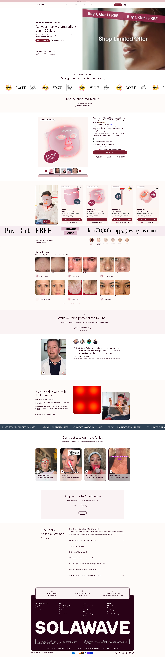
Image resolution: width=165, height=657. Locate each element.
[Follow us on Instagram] (123, 653)
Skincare (37, 608)
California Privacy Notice (81, 648)
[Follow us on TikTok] (133, 653)
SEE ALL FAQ (47, 538)
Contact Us (86, 616)
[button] (50, 142)
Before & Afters (63, 608)
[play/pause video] (43, 372)
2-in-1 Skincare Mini (142, 211)
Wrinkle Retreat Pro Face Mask (95, 211)
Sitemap (104, 648)
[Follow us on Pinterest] (126, 653)
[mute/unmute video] (63, 372)
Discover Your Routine (64, 614)
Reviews (109, 612)
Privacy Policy (61, 648)
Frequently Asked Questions (90, 606)
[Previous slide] (46, 171)
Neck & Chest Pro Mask (68, 211)
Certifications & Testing (113, 614)
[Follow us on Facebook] (116, 653)
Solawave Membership (113, 606)
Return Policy (86, 608)
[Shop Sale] (46, 202)
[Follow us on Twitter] (120, 653)
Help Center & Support (89, 614)
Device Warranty (87, 610)
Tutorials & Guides (87, 612)
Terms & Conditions (52, 648)
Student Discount (111, 608)
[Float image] (87, 400)
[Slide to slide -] (51, 171)
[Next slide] (80, 171)
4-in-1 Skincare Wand (117, 211)
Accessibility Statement (94, 648)
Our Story (61, 610)
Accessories (38, 610)
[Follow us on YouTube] (130, 653)
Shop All (37, 606)
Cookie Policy (70, 648)
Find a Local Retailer (64, 612)
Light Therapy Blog (112, 610)
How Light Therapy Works (65, 606)
